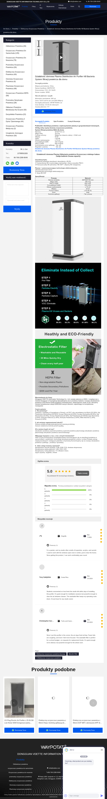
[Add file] (65, 795)
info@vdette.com (76, 1)
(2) (14, 127)
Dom (16, 6)
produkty (15, 29)
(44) (15, 120)
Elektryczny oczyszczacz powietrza (32, 29)
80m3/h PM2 (73, 654)
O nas (41, 6)
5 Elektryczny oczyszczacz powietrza (49, 658)
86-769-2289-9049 (93, 1)
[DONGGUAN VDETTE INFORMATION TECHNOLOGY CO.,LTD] (13, 6)
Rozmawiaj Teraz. (17, 170)
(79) (16, 59)
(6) (14, 80)
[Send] (101, 795)
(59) (17, 94)
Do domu (6, 29)
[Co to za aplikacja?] (12, 163)
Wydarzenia (50, 6)
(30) (16, 108)
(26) (16, 46)
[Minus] (102, 750)
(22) (16, 114)
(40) (15, 73)
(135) (16, 52)
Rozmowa (93, 6)
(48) (15, 87)
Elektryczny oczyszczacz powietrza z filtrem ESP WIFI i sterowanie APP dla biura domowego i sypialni (87, 721)
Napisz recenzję (82, 473)
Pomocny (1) (54, 545)
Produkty (25, 6)
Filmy (34, 6)
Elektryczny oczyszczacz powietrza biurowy (51, 654)
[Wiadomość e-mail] (17, 163)
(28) (14, 101)
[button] (14, 703)
